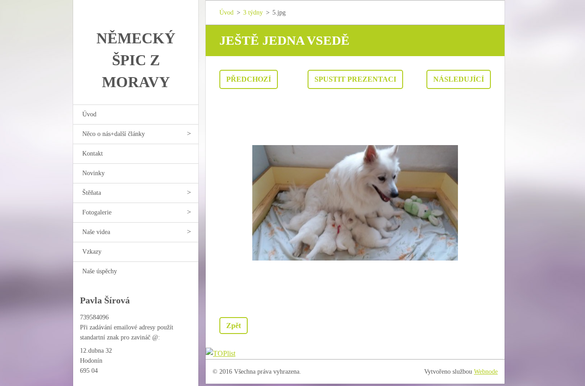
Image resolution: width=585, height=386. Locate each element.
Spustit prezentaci (355, 79)
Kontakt (92, 153)
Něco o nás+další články (113, 133)
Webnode (486, 371)
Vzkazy (91, 251)
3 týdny (253, 12)
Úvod (89, 114)
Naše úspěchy (99, 271)
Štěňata (91, 192)
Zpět (233, 325)
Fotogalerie (97, 212)
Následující (458, 79)
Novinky (93, 173)
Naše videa (96, 232)
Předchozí (248, 79)
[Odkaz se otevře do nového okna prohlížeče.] (355, 203)
